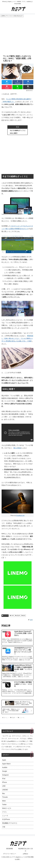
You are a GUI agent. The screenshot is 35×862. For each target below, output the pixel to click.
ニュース (6, 615)
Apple (4, 760)
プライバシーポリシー (9, 853)
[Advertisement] (17, 35)
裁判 (24, 615)
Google (4, 771)
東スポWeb (17, 448)
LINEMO (5, 790)
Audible (4, 767)
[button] (28, 87)
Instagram (5, 775)
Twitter (4, 804)
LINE (4, 786)
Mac (3, 793)
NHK (12, 615)
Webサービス (6, 808)
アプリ (4, 812)
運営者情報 (9, 848)
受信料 (18, 615)
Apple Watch (6, 764)
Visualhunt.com (20, 515)
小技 (3, 827)
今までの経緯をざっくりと (18, 130)
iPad (3, 778)
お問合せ (25, 853)
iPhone (4, 782)
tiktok (4, 801)
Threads (5, 797)
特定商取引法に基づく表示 (25, 850)
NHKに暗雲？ (14, 133)
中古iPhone (6, 819)
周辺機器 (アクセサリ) (9, 823)
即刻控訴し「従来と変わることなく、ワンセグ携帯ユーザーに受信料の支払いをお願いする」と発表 (17, 338)
